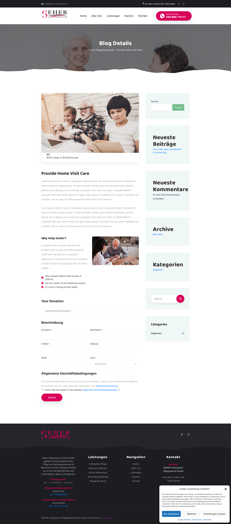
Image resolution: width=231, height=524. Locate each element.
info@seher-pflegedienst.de (56, 4)
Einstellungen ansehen (215, 514)
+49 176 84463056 (58, 494)
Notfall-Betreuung (98, 472)
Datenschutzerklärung (107, 386)
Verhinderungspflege (97, 477)
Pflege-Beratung (98, 481)
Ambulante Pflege (98, 464)
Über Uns (96, 15)
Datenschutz (197, 519)
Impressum (207, 519)
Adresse (94, 343)
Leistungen (113, 15)
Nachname (96, 329)
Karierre (129, 15)
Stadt (44, 357)
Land (92, 357)
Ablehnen (191, 514)
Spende (52, 397)
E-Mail (45, 343)
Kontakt (142, 15)
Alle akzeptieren (171, 514)
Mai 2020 (158, 234)
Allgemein (158, 269)
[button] (225, 489)
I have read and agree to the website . (82, 389)
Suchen (154, 101)
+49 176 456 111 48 (58, 506)
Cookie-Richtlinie (184, 519)
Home (83, 15)
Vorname (46, 329)
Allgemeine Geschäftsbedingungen (99, 389)
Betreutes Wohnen (98, 468)
